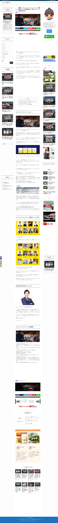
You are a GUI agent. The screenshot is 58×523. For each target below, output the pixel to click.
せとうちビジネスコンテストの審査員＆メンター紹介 (28, 101)
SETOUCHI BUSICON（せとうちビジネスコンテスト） (29, 362)
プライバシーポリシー (27, 519)
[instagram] (49, 0)
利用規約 (23, 519)
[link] (25, 423)
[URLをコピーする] (1, 266)
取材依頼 (35, 519)
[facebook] (47, 0)
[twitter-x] (48, 0)
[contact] (54, 0)
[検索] (55, 0)
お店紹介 (4, 47)
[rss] (53, 0)
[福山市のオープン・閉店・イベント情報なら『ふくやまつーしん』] (6, 2)
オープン (4, 45)
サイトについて (19, 519)
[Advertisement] (27, 43)
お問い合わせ (39, 519)
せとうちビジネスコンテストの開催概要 (26, 104)
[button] (17, 28)
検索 (11, 62)
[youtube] (52, 0)
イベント (4, 43)
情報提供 (32, 519)
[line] (51, 0)
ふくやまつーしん (20, 421)
